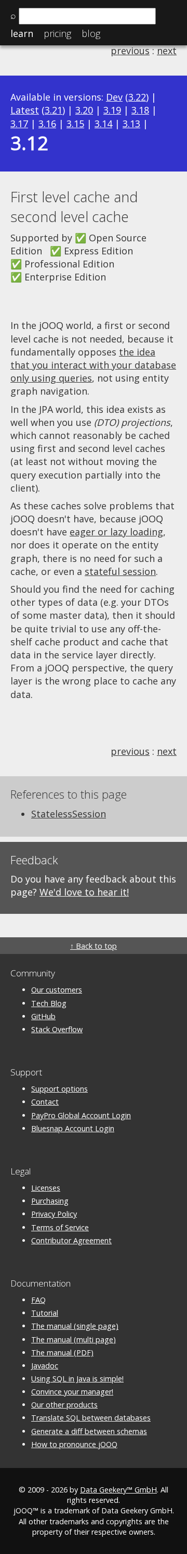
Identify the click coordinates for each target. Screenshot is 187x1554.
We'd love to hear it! (84, 892)
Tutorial (44, 1313)
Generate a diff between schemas (89, 1431)
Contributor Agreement (71, 1240)
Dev (114, 97)
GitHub (43, 1016)
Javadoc (44, 1366)
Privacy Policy (54, 1214)
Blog (91, 33)
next (167, 50)
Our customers (56, 990)
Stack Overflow (57, 1029)
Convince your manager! (72, 1392)
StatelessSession (68, 813)
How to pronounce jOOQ (74, 1444)
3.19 (112, 110)
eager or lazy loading (116, 531)
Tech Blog (48, 1003)
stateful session (120, 571)
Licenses (45, 1188)
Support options (59, 1089)
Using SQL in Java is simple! (77, 1379)
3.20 (84, 110)
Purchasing (50, 1201)
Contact (45, 1102)
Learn (21, 33)
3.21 (53, 110)
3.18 (140, 110)
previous (130, 50)
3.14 (103, 123)
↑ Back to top (93, 946)
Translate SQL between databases (91, 1418)
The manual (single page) (74, 1326)
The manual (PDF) (62, 1352)
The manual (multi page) (73, 1339)
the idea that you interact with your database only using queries (93, 365)
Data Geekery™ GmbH (118, 1490)
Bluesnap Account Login (72, 1128)
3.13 (131, 123)
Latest (24, 110)
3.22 (137, 97)
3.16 (47, 123)
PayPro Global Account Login (81, 1115)
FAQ (38, 1300)
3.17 (19, 123)
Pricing (57, 33)
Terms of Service (60, 1227)
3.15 (75, 123)
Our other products (64, 1405)
